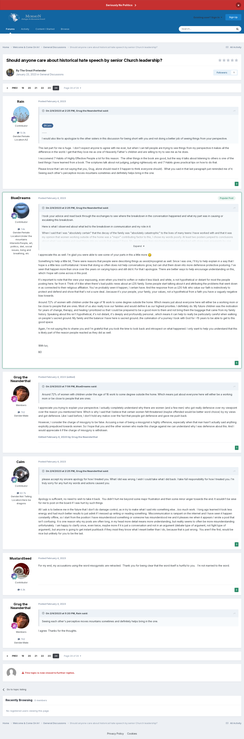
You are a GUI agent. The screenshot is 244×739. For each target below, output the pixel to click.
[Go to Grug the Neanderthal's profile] (21, 394)
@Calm (47, 125)
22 (42, 88)
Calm (20, 462)
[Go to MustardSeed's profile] (21, 571)
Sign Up (233, 17)
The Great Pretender (33, 70)
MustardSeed (20, 558)
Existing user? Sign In (207, 17)
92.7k (22, 493)
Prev (15, 88)
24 (55, 88)
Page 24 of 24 (72, 88)
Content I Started (45, 28)
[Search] (237, 29)
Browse (65, 28)
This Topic (223, 28)
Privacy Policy (115, 733)
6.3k (22, 589)
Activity (25, 28)
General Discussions (52, 74)
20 (29, 88)
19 (23, 88)
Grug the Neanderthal (89, 110)
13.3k (22, 132)
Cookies (132, 733)
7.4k (22, 229)
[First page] (7, 88)
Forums (10, 28)
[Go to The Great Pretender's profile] (10, 72)
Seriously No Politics (119, 5)
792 (22, 412)
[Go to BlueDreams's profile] (21, 210)
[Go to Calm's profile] (21, 474)
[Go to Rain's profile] (21, 114)
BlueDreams (20, 198)
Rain (20, 101)
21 (36, 88)
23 (49, 88)
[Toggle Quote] (43, 110)
